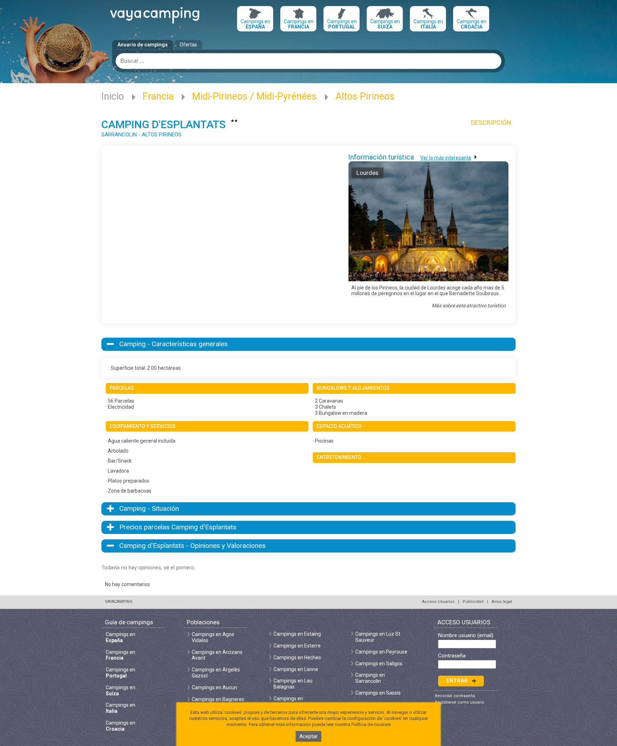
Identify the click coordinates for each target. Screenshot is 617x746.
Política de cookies (371, 724)
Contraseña (452, 656)
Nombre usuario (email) (465, 635)
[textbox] (308, 61)
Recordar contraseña (455, 696)
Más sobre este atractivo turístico (469, 305)
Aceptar (308, 736)
